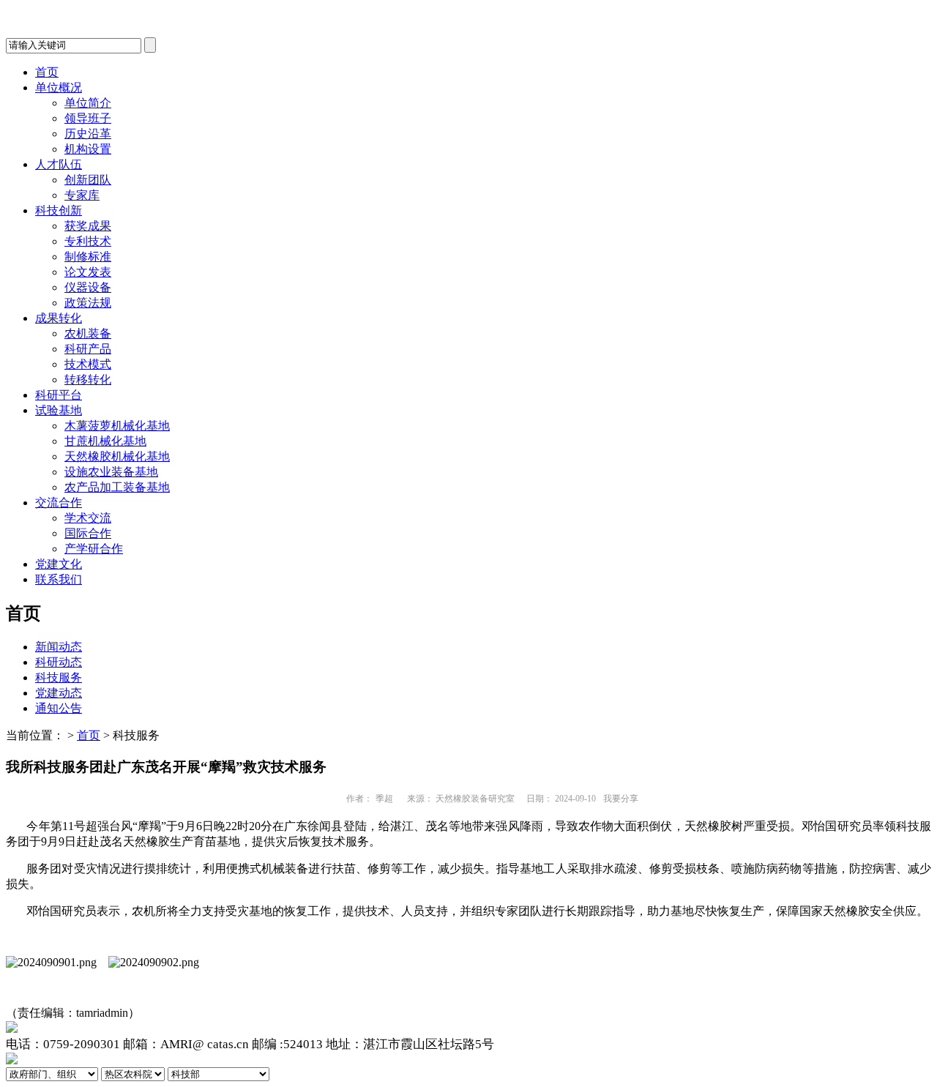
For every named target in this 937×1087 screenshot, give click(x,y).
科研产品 (87, 349)
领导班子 (87, 118)
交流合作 (58, 502)
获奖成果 (87, 226)
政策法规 (87, 302)
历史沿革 (87, 133)
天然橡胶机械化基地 (117, 456)
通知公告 (58, 708)
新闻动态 (58, 646)
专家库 (82, 195)
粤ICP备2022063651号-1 (563, 1044)
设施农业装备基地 (111, 472)
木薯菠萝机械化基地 (117, 425)
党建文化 (58, 564)
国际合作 (87, 533)
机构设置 (87, 149)
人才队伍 (58, 164)
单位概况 (58, 87)
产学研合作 (93, 548)
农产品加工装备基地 (117, 487)
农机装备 (87, 333)
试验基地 (58, 410)
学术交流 (87, 518)
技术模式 (87, 364)
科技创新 (58, 210)
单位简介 (87, 103)
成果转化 (58, 318)
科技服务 (58, 677)
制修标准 (87, 256)
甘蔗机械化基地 (105, 441)
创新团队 (87, 179)
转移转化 (87, 379)
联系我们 (58, 579)
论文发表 (87, 272)
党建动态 (58, 693)
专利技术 (87, 241)
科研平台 (58, 395)
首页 (47, 72)
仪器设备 (87, 287)
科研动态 (58, 662)
